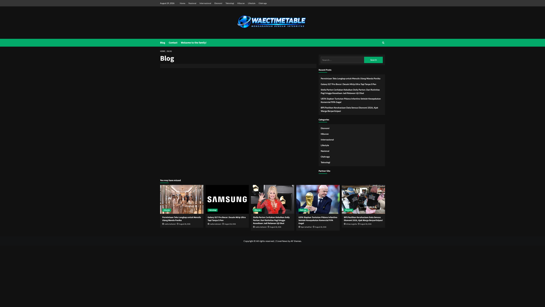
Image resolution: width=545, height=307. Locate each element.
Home (182, 3)
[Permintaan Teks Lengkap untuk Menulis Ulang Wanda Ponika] (181, 199)
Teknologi (230, 3)
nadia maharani (170, 224)
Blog (162, 42)
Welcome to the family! (194, 42)
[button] (383, 42)
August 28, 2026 (184, 224)
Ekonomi (218, 3)
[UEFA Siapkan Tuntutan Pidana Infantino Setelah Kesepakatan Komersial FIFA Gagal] (318, 199)
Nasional (192, 3)
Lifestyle (251, 3)
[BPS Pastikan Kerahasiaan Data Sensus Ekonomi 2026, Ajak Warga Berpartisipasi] (363, 199)
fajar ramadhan (306, 227)
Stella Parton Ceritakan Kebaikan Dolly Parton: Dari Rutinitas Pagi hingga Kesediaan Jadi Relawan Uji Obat (350, 91)
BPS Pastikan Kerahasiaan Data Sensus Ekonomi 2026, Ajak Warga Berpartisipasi (349, 109)
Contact (173, 42)
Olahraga (263, 3)
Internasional (205, 3)
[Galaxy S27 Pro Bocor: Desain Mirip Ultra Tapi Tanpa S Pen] (227, 199)
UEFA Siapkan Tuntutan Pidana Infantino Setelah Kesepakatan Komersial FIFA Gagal (351, 100)
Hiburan (241, 3)
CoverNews (281, 241)
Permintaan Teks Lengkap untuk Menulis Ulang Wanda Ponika (350, 78)
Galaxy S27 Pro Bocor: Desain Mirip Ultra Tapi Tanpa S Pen (348, 84)
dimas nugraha (351, 224)
